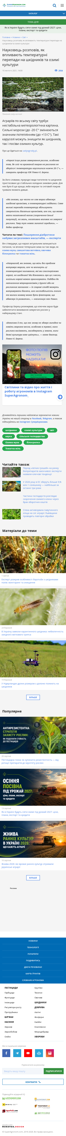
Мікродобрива (42, 1032)
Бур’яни (9, 1017)
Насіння (9, 1022)
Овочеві (38, 997)
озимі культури (33, 430)
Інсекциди (9, 1002)
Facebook (36, 418)
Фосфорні (39, 1017)
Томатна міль (13, 448)
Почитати (33, 954)
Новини (16, 37)
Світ (24, 37)
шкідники (11, 430)
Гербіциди (9, 992)
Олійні (8, 1036)
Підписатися (54, 1071)
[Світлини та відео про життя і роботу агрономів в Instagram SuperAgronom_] (32, 404)
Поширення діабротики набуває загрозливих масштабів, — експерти (31, 236)
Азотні (38, 1012)
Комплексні (40, 1027)
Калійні (38, 1022)
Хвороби (40, 1036)
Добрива (40, 1007)
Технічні (38, 992)
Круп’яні (38, 988)
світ (52, 430)
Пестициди (11, 988)
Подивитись (33, 960)
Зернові (8, 1027)
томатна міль (27, 253)
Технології (33, 947)
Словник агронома (33, 980)
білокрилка (33, 442)
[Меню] (62, 5)
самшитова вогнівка (28, 250)
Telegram (47, 418)
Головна (6, 37)
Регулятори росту (13, 1007)
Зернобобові (11, 1032)
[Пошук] (54, 5)
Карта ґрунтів (33, 973)
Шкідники (41, 1002)
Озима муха (12, 442)
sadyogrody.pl (30, 150)
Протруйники (11, 1012)
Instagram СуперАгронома (33, 421)
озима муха (9, 250)
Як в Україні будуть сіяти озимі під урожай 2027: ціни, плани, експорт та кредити (33, 29)
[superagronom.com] (13, 5)
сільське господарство (32, 436)
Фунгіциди (10, 997)
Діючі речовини (33, 967)
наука (8, 436)
